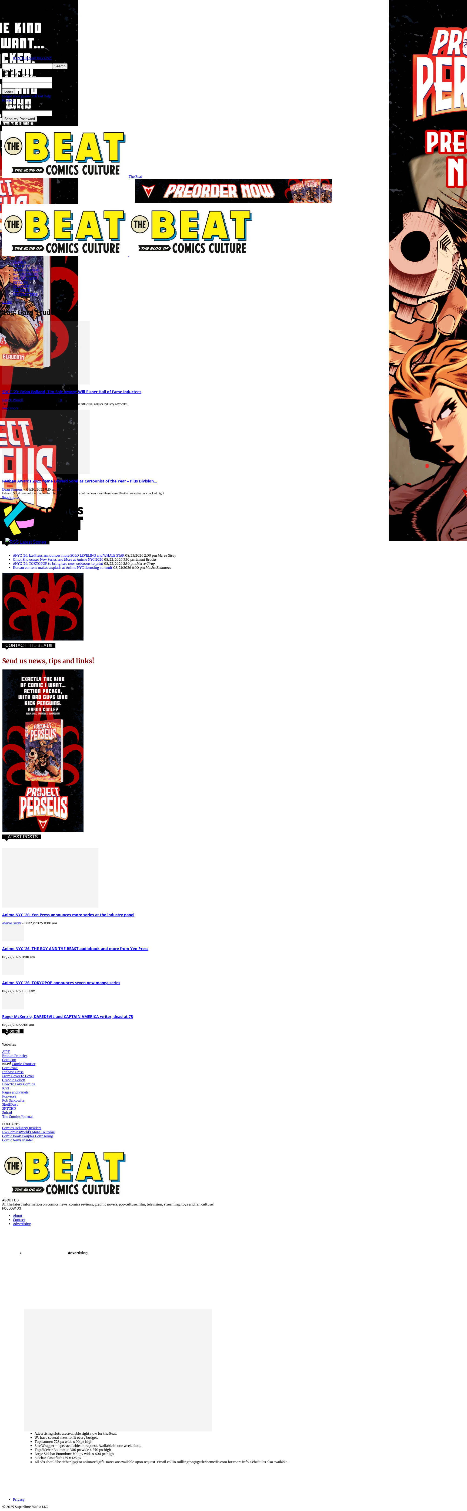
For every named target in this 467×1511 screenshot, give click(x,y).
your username (64, 80)
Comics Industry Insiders (21, 1128)
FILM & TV (21, 266)
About (17, 1216)
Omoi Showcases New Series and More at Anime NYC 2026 (58, 559)
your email (60, 113)
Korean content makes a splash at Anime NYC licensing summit (62, 568)
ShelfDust (10, 1104)
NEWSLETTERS (25, 295)
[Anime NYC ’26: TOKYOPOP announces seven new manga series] (13, 974)
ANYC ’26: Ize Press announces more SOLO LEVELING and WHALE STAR (68, 555)
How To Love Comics (18, 1084)
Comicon (9, 1060)
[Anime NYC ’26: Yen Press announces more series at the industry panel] (50, 906)
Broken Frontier (14, 1056)
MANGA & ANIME (27, 270)
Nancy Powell (12, 400)
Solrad (7, 1113)
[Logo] (65, 255)
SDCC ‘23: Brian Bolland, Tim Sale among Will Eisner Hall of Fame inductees (71, 391)
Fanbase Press (13, 1072)
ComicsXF (10, 1068)
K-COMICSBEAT (25, 274)
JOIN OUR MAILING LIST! (32, 58)
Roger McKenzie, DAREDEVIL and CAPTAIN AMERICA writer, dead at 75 (67, 1016)
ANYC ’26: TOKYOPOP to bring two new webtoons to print (58, 563)
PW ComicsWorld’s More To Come (28, 1132)
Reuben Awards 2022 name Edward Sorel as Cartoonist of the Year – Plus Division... (79, 481)
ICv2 (5, 1088)
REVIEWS (20, 282)
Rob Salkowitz (13, 1100)
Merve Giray (11, 923)
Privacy (8, 100)
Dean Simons (12, 489)
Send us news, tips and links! (48, 661)
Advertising (22, 1224)
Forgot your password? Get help (26, 96)
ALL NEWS (21, 290)
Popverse (9, 1096)
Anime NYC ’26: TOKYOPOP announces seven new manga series (61, 982)
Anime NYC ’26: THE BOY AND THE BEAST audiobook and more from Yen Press (75, 948)
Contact (19, 1220)
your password (63, 86)
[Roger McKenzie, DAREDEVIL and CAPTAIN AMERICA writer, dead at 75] (13, 1008)
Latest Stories (33, 542)
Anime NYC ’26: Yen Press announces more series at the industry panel (68, 914)
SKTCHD (9, 1108)
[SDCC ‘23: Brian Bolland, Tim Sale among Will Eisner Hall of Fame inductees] (46, 383)
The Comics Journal (18, 1117)
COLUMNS (21, 286)
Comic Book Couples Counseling (27, 1136)
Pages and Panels (15, 1092)
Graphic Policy (13, 1080)
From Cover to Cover (18, 1076)
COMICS (19, 262)
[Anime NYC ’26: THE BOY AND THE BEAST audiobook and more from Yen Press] (13, 940)
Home (7, 302)
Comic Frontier (23, 1064)
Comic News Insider (17, 1140)
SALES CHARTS (25, 278)
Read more (10, 408)
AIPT (6, 1052)
